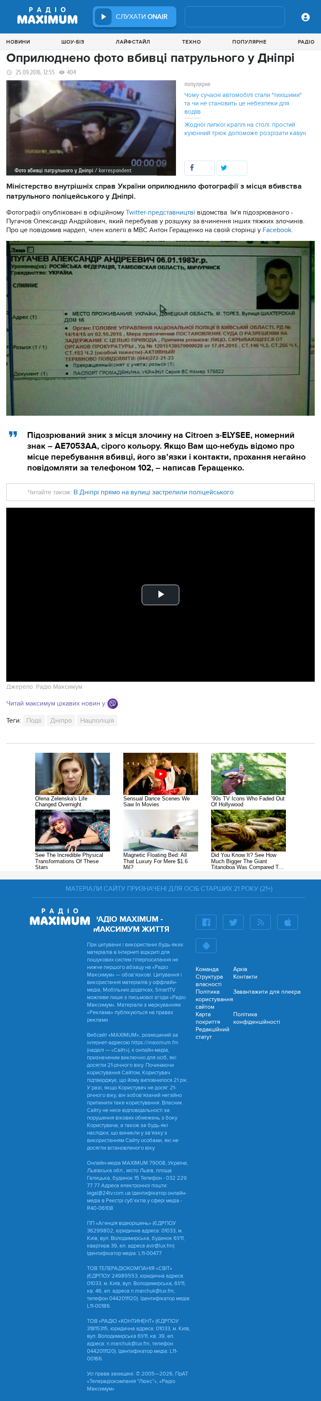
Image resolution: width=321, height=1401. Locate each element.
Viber (112, 703)
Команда (207, 969)
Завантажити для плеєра (267, 991)
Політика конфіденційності (256, 1018)
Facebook (276, 230)
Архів (240, 969)
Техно (191, 42)
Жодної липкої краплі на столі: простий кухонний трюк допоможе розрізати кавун (245, 129)
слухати (142, 17)
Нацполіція (97, 720)
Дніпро (61, 720)
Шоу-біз (72, 42)
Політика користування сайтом (214, 999)
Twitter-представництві (161, 212)
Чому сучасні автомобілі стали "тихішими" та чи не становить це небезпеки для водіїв (243, 103)
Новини (18, 42)
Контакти (245, 976)
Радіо (306, 42)
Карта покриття (208, 1018)
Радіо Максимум (59, 686)
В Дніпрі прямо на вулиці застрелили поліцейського (153, 492)
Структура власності (209, 980)
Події (34, 720)
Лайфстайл (133, 42)
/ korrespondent (113, 170)
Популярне (249, 42)
